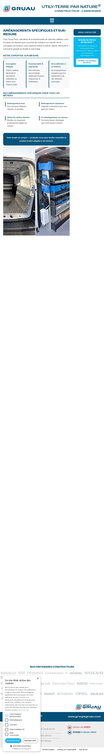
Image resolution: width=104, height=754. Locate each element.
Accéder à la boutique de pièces (87, 62)
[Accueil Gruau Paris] (19, 11)
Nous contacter (87, 32)
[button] (21, 746)
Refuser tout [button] (30, 741)
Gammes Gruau (43, 736)
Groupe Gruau (43, 741)
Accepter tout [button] (13, 741)
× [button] (38, 678)
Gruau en (81, 727)
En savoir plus (24, 710)
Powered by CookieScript (21, 749)
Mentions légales (48, 749)
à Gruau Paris (84, 732)
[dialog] (22, 713)
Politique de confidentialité (66, 749)
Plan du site (83, 749)
